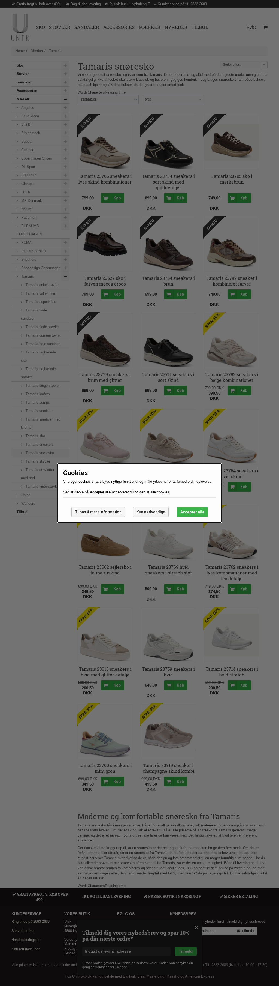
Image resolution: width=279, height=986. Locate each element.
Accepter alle (192, 512)
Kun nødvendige (151, 512)
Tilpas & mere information (98, 512)
